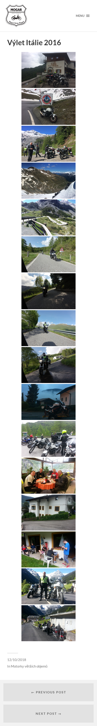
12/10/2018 (16, 660)
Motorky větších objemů (29, 666)
